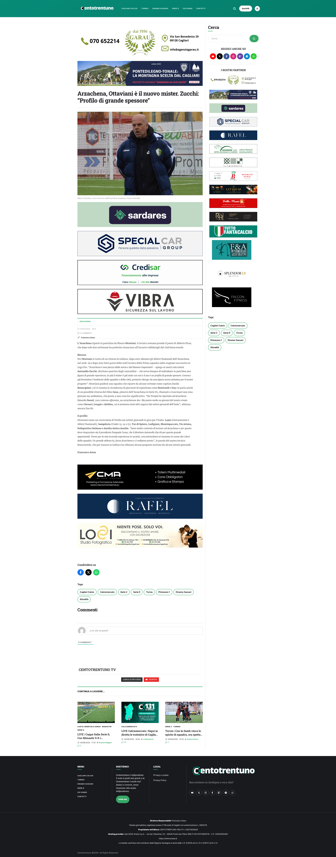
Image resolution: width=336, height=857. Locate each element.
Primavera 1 (164, 592)
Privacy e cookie (161, 775)
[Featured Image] (96, 712)
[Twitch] (240, 56)
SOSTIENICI (122, 766)
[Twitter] (88, 572)
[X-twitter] (220, 56)
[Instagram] (233, 56)
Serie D (136, 592)
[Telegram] (247, 56)
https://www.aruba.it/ (168, 838)
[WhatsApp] (96, 572)
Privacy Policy (159, 780)
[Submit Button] (254, 38)
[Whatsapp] (254, 56)
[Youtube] (213, 56)
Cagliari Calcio (87, 592)
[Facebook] (80, 572)
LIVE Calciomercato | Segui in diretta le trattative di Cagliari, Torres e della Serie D (139, 734)
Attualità (84, 599)
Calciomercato (107, 592)
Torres (149, 592)
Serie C (123, 592)
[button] (234, 8)
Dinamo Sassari (183, 592)
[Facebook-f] (226, 56)
